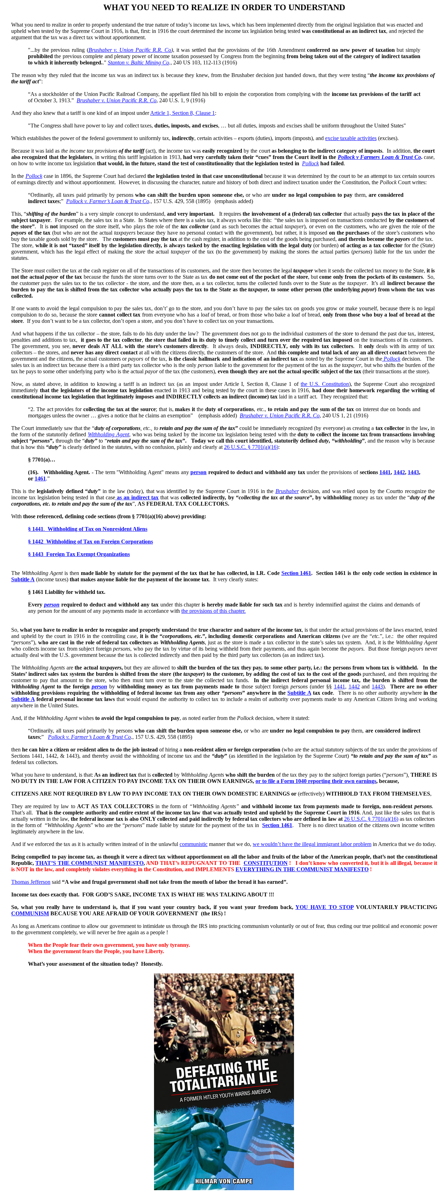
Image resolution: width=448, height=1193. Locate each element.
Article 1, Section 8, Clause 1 (182, 113)
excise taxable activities (351, 138)
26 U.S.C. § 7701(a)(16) (251, 447)
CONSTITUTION (266, 863)
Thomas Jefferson (30, 882)
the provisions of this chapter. (213, 611)
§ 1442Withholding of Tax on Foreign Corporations (90, 542)
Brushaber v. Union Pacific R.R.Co (130, 50)
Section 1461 (296, 573)
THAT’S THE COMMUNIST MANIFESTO (89, 863)
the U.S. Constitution (325, 384)
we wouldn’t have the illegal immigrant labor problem (312, 844)
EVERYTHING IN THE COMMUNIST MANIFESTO (302, 869)
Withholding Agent (108, 434)
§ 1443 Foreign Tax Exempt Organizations (79, 554)
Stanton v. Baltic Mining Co (138, 62)
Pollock (310, 163)
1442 (399, 472)
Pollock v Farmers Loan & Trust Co (379, 157)
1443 (413, 472)
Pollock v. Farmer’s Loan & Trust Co (107, 201)
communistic (194, 844)
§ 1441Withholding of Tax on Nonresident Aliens (87, 529)
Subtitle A (23, 579)
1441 (385, 472)
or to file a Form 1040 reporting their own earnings (315, 781)
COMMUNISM (30, 913)
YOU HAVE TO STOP (324, 907)
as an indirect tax (137, 497)
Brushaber (287, 491)
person (198, 472)
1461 (40, 478)
